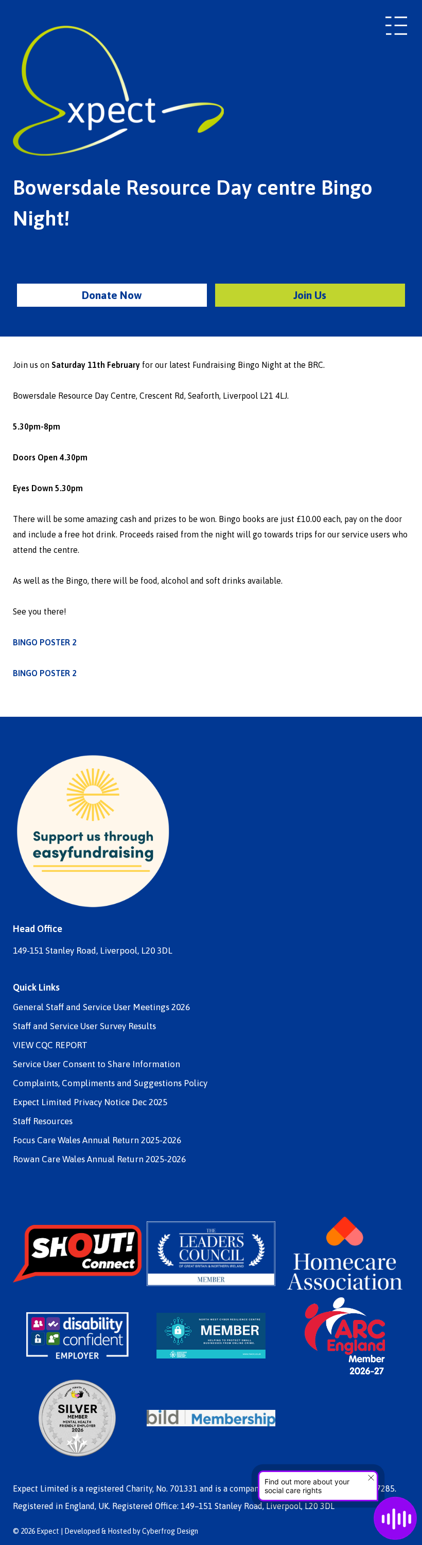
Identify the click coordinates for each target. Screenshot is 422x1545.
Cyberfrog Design (170, 1531)
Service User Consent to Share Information (96, 1064)
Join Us (309, 295)
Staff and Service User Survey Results (84, 1026)
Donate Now (112, 295)
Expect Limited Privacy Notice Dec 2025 (90, 1102)
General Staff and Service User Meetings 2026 (101, 1007)
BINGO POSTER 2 (45, 642)
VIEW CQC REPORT (50, 1045)
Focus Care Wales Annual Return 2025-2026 (97, 1140)
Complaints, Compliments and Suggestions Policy (110, 1083)
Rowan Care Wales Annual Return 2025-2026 (99, 1159)
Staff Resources (43, 1121)
